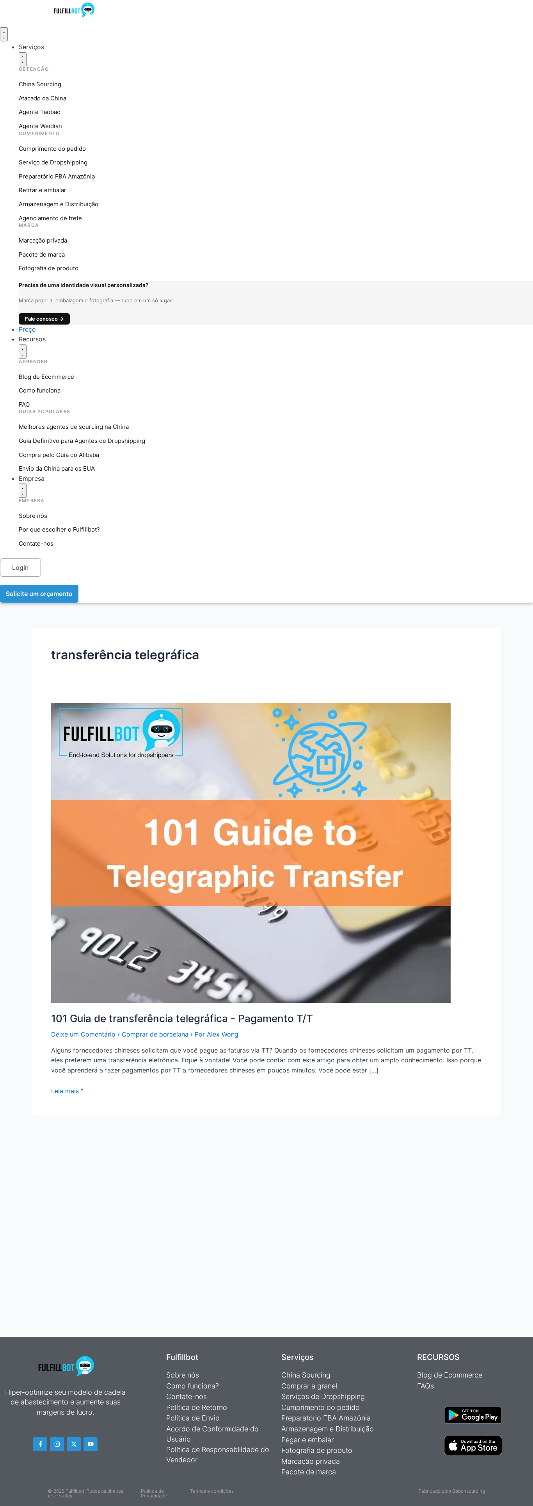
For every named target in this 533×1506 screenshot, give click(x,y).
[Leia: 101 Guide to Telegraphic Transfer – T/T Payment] (251, 852)
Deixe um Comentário (83, 1034)
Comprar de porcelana (155, 1034)
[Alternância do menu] (4, 34)
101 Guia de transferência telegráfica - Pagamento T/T (182, 1018)
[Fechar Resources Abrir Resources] (23, 351)
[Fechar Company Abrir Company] (23, 491)
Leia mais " (67, 1091)
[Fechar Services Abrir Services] (23, 59)
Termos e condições (212, 1491)
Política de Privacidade (154, 1493)
